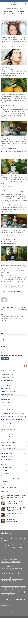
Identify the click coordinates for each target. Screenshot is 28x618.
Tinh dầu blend (15, 571)
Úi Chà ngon (4, 476)
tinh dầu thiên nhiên (10, 9)
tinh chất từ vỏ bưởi (13, 69)
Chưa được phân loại (6, 377)
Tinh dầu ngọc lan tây (6, 151)
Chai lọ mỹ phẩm (11, 556)
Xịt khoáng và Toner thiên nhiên (8, 487)
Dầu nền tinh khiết (5, 437)
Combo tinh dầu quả (6, 561)
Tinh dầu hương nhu (6, 107)
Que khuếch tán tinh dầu (7, 456)
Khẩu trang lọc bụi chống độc (8, 448)
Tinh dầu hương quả (15, 575)
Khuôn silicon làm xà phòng (14, 566)
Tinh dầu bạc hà (5, 191)
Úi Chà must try (5, 473)
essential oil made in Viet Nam (8, 442)
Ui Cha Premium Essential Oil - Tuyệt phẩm (11, 478)
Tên (2, 333)
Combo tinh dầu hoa (14, 559)
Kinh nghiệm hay (5, 385)
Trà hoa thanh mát (5, 464)
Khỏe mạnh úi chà (5, 383)
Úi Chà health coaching (6, 467)
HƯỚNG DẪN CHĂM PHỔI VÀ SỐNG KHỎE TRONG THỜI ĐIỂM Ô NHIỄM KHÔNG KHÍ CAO (12, 423)
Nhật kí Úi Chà (4, 388)
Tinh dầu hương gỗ (14, 573)
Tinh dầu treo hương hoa (17, 580)
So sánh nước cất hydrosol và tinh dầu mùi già (12, 419)
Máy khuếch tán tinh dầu (7, 451)
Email (2, 339)
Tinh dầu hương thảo (6, 241)
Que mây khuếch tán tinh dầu (8, 391)
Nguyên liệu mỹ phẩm (6, 453)
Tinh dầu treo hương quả (7, 582)
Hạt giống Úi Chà (5, 445)
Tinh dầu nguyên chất (6, 459)
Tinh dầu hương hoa (6, 575)
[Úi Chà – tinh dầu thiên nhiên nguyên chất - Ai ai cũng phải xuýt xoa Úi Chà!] (14, 4)
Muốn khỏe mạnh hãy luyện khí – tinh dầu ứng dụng (13, 416)
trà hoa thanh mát (5, 402)
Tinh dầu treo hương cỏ (16, 578)
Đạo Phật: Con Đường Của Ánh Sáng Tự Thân (12, 413)
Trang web (3, 346)
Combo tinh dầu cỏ (20, 556)
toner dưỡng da (5, 399)
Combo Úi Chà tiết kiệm (7, 434)
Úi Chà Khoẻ (4, 470)
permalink (17, 293)
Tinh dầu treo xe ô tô (17, 582)
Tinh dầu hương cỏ (5, 573)
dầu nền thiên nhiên (5, 380)
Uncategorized (4, 481)
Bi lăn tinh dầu (4, 556)
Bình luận (3, 320)
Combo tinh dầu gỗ (5, 559)
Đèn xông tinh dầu (5, 439)
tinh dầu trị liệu (19, 9)
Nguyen (21, 17)
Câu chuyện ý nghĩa (5, 374)
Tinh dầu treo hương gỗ (6, 580)
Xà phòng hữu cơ (5, 405)
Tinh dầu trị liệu (5, 462)
